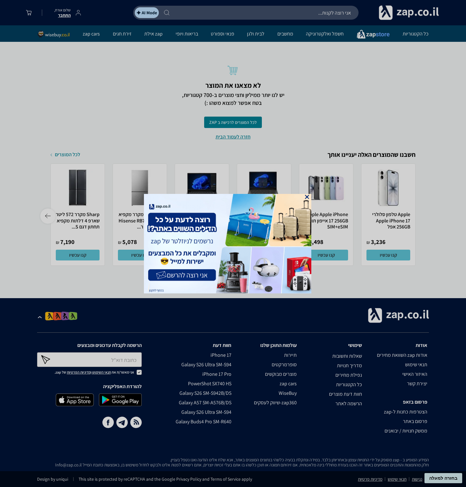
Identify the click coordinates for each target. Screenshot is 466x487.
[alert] (233, 243)
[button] (307, 197)
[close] (307, 197)
